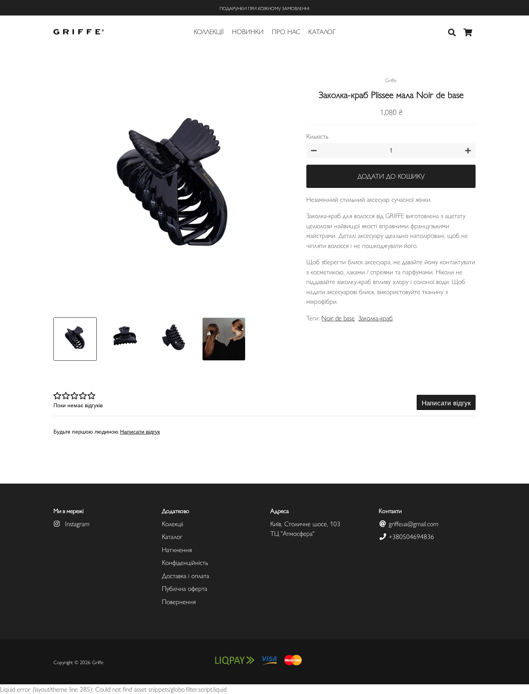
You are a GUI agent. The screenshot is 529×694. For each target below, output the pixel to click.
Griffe (97, 662)
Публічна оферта (184, 588)
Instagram (76, 523)
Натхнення (177, 549)
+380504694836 (410, 536)
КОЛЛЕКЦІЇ (209, 31)
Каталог (172, 536)
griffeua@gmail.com (412, 523)
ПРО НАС (286, 31)
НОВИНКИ (248, 31)
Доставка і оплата (185, 575)
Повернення (179, 601)
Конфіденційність (185, 562)
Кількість (317, 136)
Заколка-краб (375, 317)
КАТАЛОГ (322, 31)
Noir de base (338, 317)
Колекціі (172, 523)
